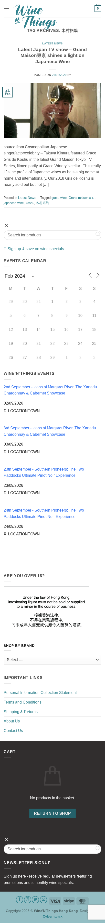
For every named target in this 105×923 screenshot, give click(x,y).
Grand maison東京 (82, 198)
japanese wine (14, 203)
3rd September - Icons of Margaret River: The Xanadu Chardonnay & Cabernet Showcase (50, 431)
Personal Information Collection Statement (40, 693)
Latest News (52, 43)
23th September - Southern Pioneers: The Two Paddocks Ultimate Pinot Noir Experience (44, 472)
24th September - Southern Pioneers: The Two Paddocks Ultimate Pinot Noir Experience (44, 513)
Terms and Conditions (23, 702)
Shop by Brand (19, 646)
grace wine (59, 198)
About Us (12, 721)
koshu (30, 203)
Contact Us (13, 731)
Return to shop (52, 813)
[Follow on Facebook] (19, 899)
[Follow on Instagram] (27, 899)
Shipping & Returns (21, 712)
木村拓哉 (42, 203)
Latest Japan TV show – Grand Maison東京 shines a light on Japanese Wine (52, 55)
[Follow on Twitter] (35, 899)
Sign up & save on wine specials (35, 249)
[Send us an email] (43, 899)
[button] (7, 8)
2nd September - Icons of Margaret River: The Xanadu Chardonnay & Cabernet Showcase (50, 390)
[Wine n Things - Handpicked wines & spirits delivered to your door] (52, 17)
